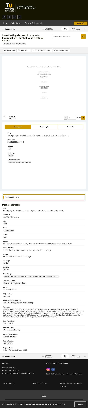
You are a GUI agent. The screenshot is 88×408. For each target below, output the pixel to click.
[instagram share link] (48, 369)
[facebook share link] (53, 369)
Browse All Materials (34, 23)
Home (5, 23)
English (11, 155)
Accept (80, 404)
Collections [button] (15, 23)
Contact (44, 396)
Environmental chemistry (12, 330)
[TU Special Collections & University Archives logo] (20, 7)
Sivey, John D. (8, 343)
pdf (10, 149)
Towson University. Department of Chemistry (18, 303)
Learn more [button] (60, 404)
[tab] (18, 127)
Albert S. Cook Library (39, 384)
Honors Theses (9, 230)
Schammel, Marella (10, 337)
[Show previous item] (65, 118)
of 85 (79, 117)
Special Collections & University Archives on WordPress (64, 374)
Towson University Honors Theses (14, 44)
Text (5, 223)
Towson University (8, 384)
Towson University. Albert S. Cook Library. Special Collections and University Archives (31, 276)
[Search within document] (83, 36)
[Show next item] (83, 118)
